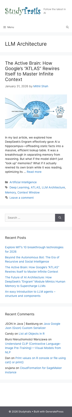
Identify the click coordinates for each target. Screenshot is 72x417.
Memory (10, 192)
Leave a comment (22, 197)
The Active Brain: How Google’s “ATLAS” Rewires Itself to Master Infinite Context (32, 71)
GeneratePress (54, 411)
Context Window (28, 192)
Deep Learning (19, 187)
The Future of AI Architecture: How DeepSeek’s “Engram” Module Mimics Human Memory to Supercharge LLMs (35, 282)
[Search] (60, 218)
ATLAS (35, 187)
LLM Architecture (53, 187)
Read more (34, 171)
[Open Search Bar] (67, 27)
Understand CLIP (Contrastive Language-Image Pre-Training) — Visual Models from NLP (33, 348)
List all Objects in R (32, 333)
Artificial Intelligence (23, 182)
